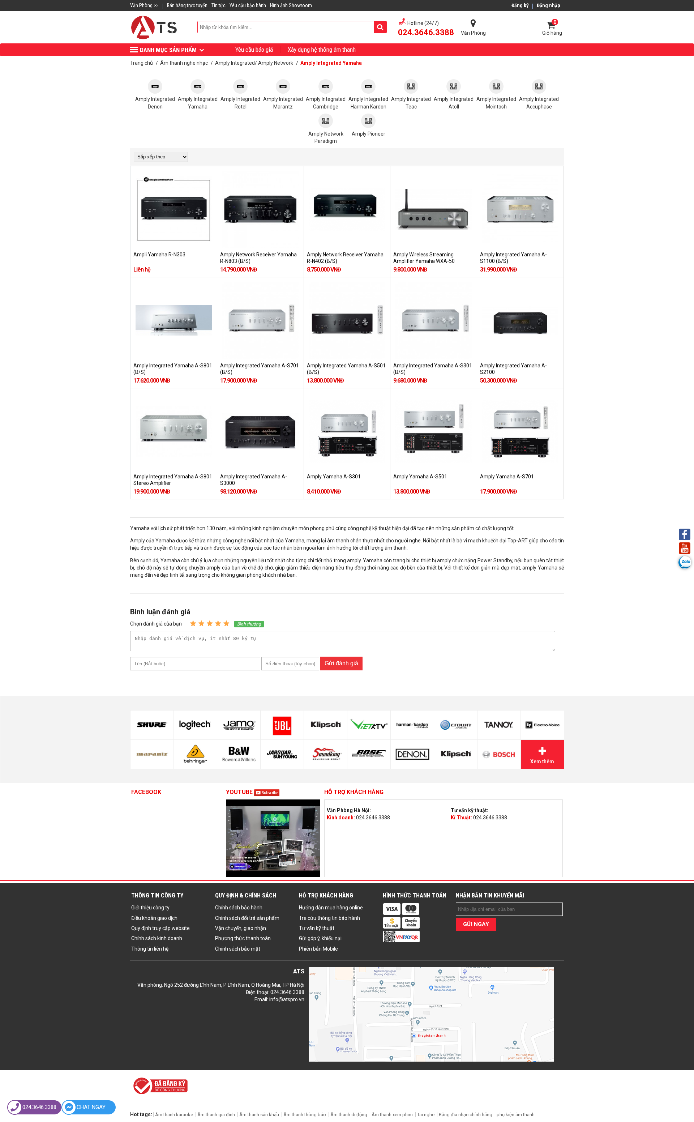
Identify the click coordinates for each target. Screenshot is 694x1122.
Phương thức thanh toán (243, 938)
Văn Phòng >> (144, 5)
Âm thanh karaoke (174, 1114)
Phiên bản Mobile (318, 949)
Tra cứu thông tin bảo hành (329, 918)
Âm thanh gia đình (216, 1114)
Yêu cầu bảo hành (248, 5)
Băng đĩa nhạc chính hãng (465, 1114)
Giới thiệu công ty (150, 907)
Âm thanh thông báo (304, 1114)
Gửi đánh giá (341, 663)
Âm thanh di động (348, 1114)
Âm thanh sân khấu (259, 1114)
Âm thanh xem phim (393, 1114)
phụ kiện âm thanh (516, 1114)
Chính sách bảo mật (237, 949)
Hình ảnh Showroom (291, 5)
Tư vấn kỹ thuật (316, 928)
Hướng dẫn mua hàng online (331, 907)
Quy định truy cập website (160, 928)
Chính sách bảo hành (238, 907)
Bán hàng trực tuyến (187, 5)
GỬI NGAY (476, 924)
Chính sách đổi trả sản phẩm (247, 918)
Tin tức (218, 5)
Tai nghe (425, 1114)
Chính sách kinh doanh (156, 938)
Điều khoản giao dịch (154, 918)
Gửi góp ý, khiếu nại (320, 938)
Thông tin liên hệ (149, 949)
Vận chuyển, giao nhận (240, 928)
